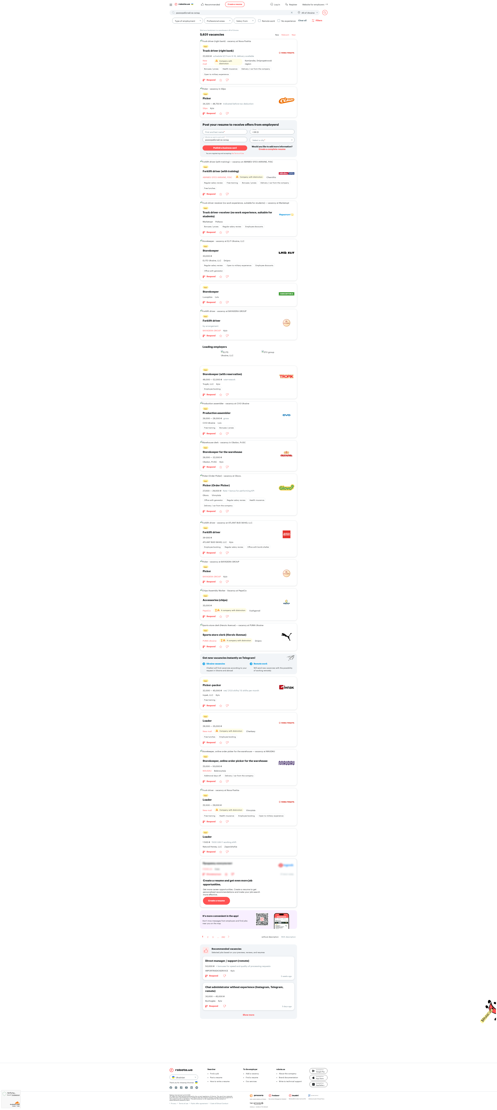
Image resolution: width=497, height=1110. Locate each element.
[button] (318, 1071)
